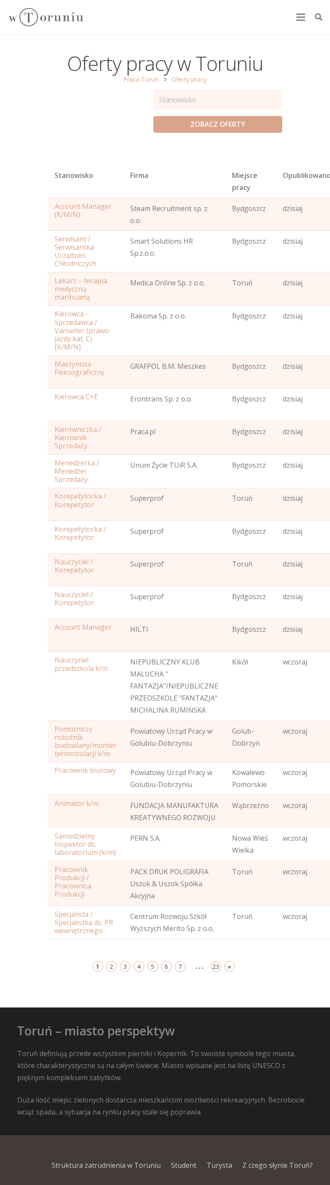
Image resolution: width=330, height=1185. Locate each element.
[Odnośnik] (45, 17)
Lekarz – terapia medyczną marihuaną (81, 289)
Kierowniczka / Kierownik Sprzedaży (78, 437)
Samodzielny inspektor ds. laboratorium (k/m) (85, 844)
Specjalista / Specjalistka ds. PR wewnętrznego (84, 922)
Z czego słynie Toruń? (277, 1165)
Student (183, 1165)
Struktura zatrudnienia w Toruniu (106, 1165)
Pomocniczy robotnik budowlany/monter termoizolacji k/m (85, 741)
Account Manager (83, 627)
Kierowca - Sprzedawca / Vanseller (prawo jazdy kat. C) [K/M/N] (82, 330)
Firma (139, 175)
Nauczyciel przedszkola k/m (81, 664)
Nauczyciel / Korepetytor (74, 566)
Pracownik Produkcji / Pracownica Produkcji (73, 882)
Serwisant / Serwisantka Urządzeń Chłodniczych (75, 251)
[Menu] (301, 17)
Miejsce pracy (244, 181)
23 (215, 966)
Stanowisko (74, 175)
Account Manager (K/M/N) (83, 210)
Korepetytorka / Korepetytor (80, 500)
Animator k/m (77, 803)
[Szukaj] (319, 17)
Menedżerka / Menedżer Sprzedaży (77, 471)
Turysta (219, 1165)
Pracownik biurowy (85, 770)
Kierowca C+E (76, 396)
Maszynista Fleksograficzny (79, 368)
